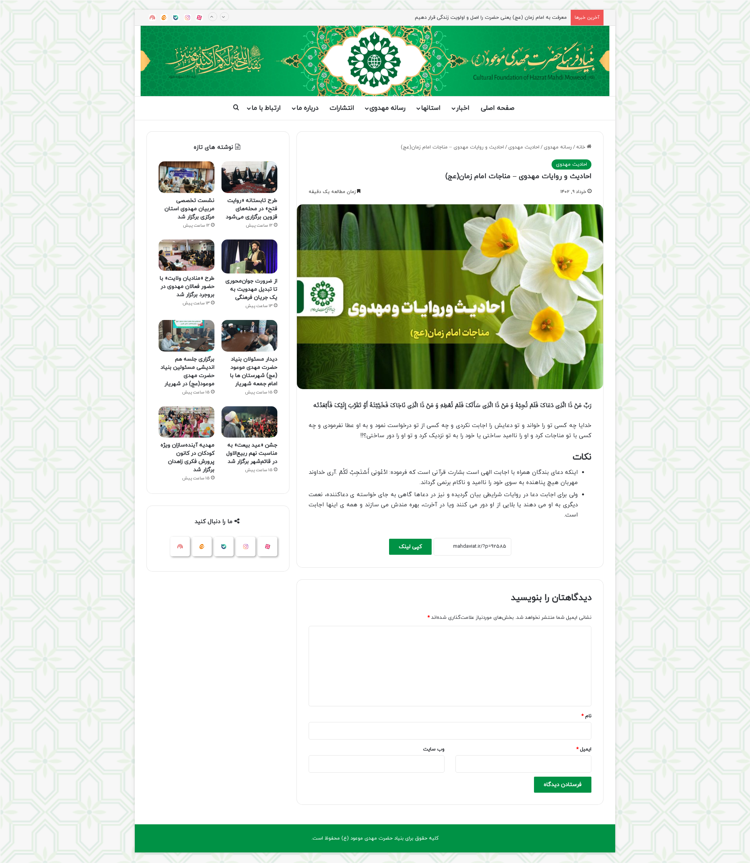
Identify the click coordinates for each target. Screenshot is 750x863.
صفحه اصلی (497, 108)
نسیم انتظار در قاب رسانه (539, 17)
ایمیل (583, 749)
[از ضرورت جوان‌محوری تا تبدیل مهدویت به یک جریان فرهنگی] (249, 256)
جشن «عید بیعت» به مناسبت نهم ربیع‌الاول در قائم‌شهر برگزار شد (251, 453)
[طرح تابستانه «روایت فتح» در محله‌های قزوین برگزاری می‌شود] (249, 177)
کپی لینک (410, 546)
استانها (431, 108)
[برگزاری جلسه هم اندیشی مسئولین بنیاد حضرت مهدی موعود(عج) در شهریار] (186, 336)
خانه (581, 147)
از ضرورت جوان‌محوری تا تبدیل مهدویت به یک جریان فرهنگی (251, 289)
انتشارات (342, 108)
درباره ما (307, 108)
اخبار (463, 108)
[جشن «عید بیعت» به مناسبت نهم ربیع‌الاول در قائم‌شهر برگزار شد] (249, 422)
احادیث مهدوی (523, 147)
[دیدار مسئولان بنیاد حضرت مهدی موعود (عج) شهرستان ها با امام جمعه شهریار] (249, 336)
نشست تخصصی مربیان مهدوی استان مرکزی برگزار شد (189, 209)
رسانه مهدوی (387, 108)
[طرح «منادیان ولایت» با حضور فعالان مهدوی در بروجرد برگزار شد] (186, 255)
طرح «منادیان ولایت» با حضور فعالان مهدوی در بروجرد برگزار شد (187, 286)
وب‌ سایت (434, 749)
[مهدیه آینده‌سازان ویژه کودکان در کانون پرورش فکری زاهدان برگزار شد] (186, 422)
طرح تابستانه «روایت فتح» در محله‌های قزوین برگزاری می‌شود (251, 209)
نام (586, 716)
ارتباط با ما (266, 108)
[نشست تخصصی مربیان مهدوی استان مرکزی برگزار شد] (186, 177)
